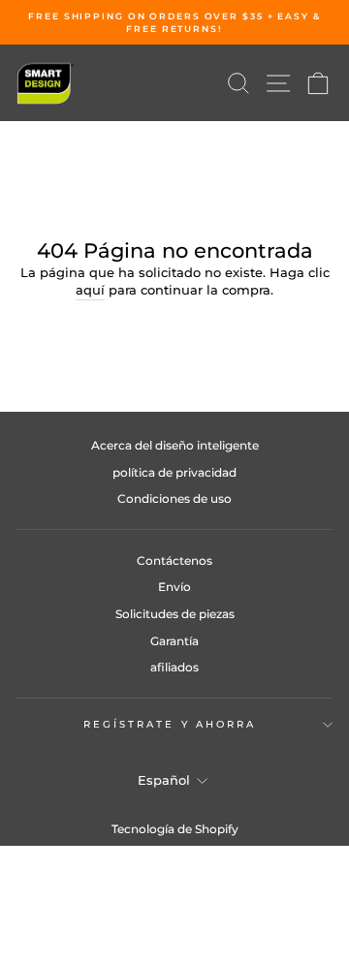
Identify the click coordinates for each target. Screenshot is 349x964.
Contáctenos (174, 560)
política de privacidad (174, 472)
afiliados (174, 667)
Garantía (174, 641)
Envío (174, 586)
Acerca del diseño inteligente (175, 445)
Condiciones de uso (174, 498)
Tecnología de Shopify (174, 829)
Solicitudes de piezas (175, 613)
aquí (90, 290)
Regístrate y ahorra (170, 724)
